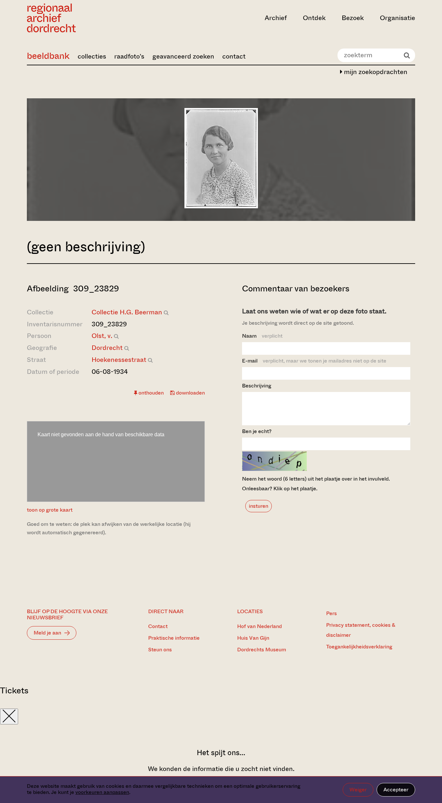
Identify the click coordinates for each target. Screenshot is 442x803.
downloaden (190, 392)
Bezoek (353, 18)
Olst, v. (102, 336)
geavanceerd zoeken (183, 56)
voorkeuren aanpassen (102, 792)
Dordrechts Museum (261, 649)
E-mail (314, 360)
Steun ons (160, 649)
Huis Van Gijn (253, 638)
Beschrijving (256, 385)
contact (234, 56)
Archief (276, 18)
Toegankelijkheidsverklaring (359, 646)
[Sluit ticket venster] (9, 716)
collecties (92, 56)
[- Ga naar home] (85, 18)
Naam (262, 336)
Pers (331, 613)
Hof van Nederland (259, 626)
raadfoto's (129, 56)
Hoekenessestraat (119, 359)
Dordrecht (107, 348)
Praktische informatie (174, 638)
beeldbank (48, 55)
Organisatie (397, 18)
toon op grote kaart (49, 510)
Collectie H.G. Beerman (127, 312)
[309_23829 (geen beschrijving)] (221, 206)
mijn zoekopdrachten (374, 72)
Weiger (358, 789)
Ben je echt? (256, 431)
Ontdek (314, 18)
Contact (158, 626)
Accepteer (395, 789)
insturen (258, 506)
